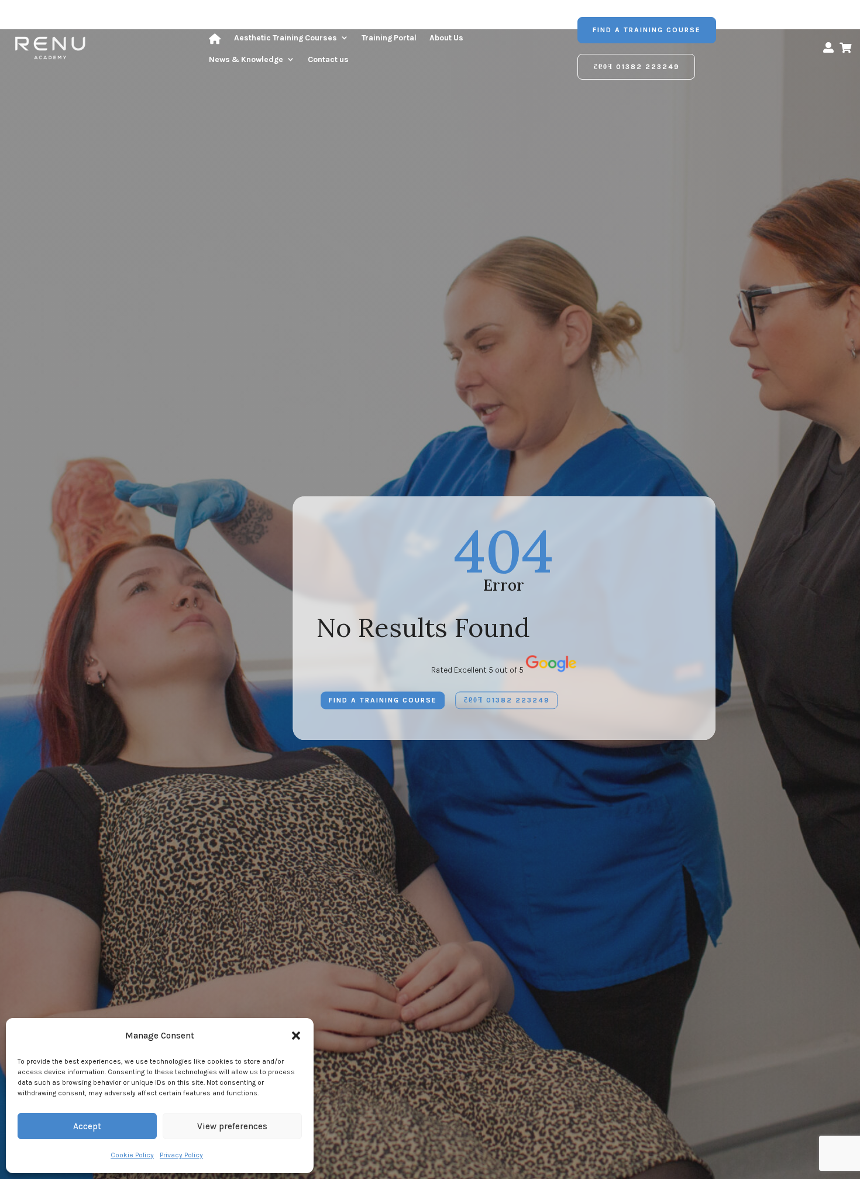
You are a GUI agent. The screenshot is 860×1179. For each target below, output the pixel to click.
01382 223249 (648, 67)
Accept (87, 1126)
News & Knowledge (246, 59)
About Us (446, 37)
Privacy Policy (181, 1155)
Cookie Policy (132, 1155)
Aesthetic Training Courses (285, 37)
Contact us (328, 59)
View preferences (232, 1126)
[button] (296, 1035)
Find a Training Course (647, 30)
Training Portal (389, 37)
